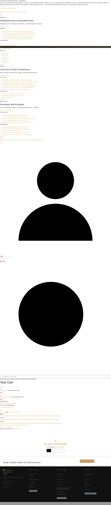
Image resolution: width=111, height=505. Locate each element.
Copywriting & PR (58, 423)
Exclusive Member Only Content (62, 494)
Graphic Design (18, 423)
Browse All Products (4, 26)
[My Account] (55, 254)
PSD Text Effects (47, 415)
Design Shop (59, 476)
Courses (2, 64)
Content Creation (49, 423)
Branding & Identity (10, 419)
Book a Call (6, 256)
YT (0, 6)
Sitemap (106, 503)
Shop (1, 15)
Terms (104, 503)
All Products (3, 415)
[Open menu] (10, 256)
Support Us (39, 139)
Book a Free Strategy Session (7, 427)
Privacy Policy (100, 503)
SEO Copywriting (31, 484)
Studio (1, 138)
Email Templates (12, 379)
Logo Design (25, 379)
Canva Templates (32, 379)
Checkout (58, 415)
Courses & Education (60, 474)
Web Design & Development (28, 423)
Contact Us (26, 425)
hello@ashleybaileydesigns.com (8, 483)
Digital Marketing (27, 419)
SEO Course (19, 379)
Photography (44, 419)
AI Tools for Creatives (36, 419)
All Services (2, 423)
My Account (4, 8)
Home (1, 13)
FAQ (36, 139)
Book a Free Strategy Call (6, 110)
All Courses (2, 419)
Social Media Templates (5, 396)
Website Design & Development (34, 479)
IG (3, 6)
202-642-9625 (13, 8)
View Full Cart (13, 403)
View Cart (53, 415)
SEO (44, 423)
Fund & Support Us (88, 489)
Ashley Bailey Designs (5, 407)
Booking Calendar (87, 484)
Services (2, 99)
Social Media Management (63, 488)
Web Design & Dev (19, 419)
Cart (8, 8)
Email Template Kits (60, 484)
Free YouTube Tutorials (53, 419)
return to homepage (59, 447)
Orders (11, 412)
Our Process (22, 139)
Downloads (16, 412)
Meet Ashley (16, 139)
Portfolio (2, 136)
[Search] (1, 142)
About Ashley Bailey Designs (6, 139)
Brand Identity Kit (4, 379)
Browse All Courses (4, 75)
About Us (22, 425)
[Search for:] (55, 450)
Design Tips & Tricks (30, 139)
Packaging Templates (38, 415)
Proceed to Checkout (5, 403)
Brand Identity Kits (10, 415)
